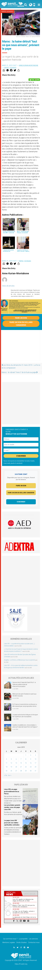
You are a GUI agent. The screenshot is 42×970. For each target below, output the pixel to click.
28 (21, 771)
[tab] (12, 893)
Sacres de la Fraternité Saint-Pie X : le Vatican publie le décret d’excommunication (24, 684)
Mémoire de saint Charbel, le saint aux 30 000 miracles (24, 695)
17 (35, 763)
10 (35, 759)
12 (11, 763)
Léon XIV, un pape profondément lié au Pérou (11, 791)
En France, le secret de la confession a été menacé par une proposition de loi (24, 705)
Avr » (9, 775)
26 (11, 771)
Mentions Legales (8, 942)
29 (26, 771)
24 (35, 767)
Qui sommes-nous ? (10, 939)
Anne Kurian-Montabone (28, 65)
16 (31, 763)
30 (31, 771)
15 (26, 763)
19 (11, 767)
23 (31, 767)
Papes (4, 11)
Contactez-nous (34, 942)
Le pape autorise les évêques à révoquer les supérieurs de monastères (25, 716)
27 (16, 771)
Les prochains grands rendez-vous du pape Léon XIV (12, 807)
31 (35, 771)
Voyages (10, 11)
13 (16, 763)
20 (16, 767)
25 (6, 771)
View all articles (8, 286)
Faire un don (21, 318)
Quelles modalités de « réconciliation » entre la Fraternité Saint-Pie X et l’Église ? (25, 726)
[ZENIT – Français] (11, 4)
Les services (33, 939)
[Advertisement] (21, 347)
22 (26, 767)
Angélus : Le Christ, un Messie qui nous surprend (19, 660)
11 (6, 763)
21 (21, 767)
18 (6, 767)
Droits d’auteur (21, 942)
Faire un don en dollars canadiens (21, 323)
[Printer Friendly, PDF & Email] (34, 79)
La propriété (23, 939)
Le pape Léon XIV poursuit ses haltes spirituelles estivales (11, 823)
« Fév (5, 775)
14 (21, 763)
